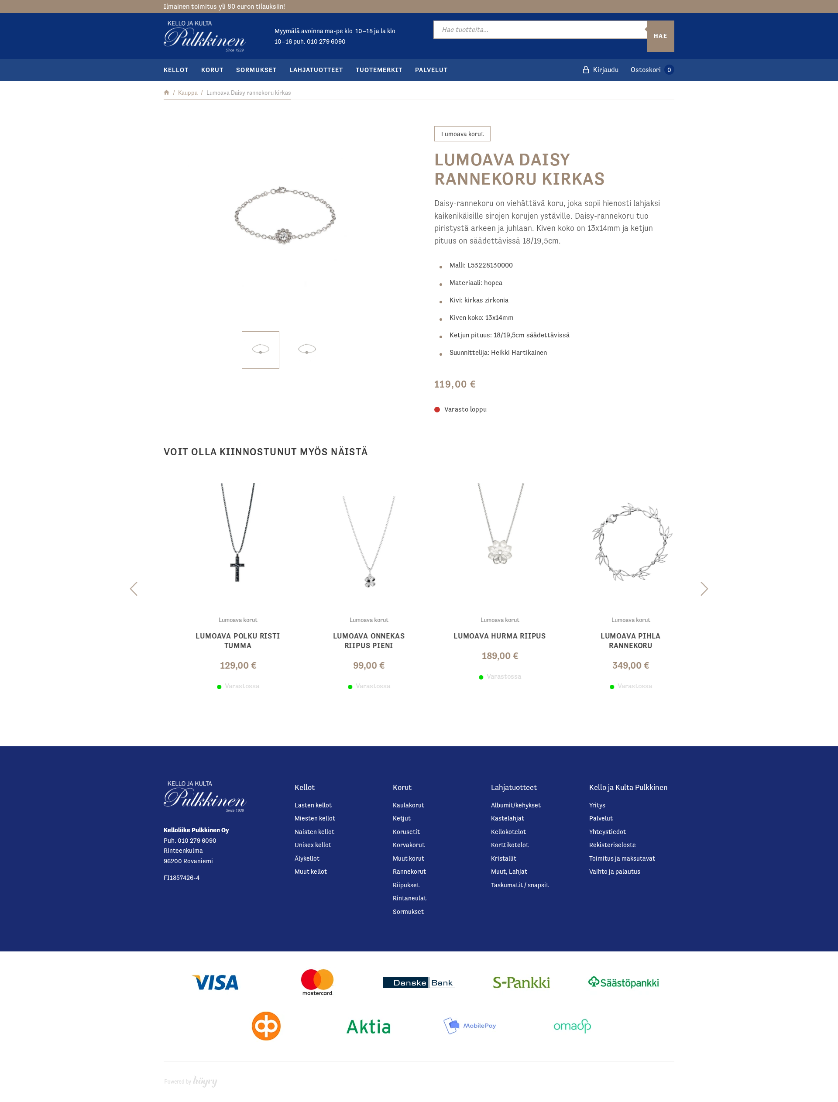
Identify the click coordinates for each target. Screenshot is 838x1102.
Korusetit (406, 831)
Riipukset (406, 885)
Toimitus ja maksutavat (622, 858)
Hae (661, 35)
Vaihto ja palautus (614, 871)
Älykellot (307, 858)
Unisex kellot (313, 844)
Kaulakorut (408, 805)
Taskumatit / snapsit (520, 885)
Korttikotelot (510, 844)
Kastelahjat (507, 818)
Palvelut (431, 69)
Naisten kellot (314, 831)
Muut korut (408, 858)
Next (704, 589)
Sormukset (256, 69)
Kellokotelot (508, 831)
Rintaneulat (409, 898)
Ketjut (402, 818)
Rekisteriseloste (612, 844)
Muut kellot (311, 871)
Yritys (597, 805)
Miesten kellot (315, 818)
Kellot (176, 69)
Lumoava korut (462, 133)
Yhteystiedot (607, 831)
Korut (212, 69)
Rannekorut (409, 871)
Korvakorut (409, 844)
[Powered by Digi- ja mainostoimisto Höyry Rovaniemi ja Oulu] (191, 1079)
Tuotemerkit (379, 69)
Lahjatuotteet (316, 69)
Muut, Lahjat (509, 871)
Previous (134, 589)
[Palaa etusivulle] (166, 92)
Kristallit (503, 858)
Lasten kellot (313, 805)
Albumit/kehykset (516, 805)
